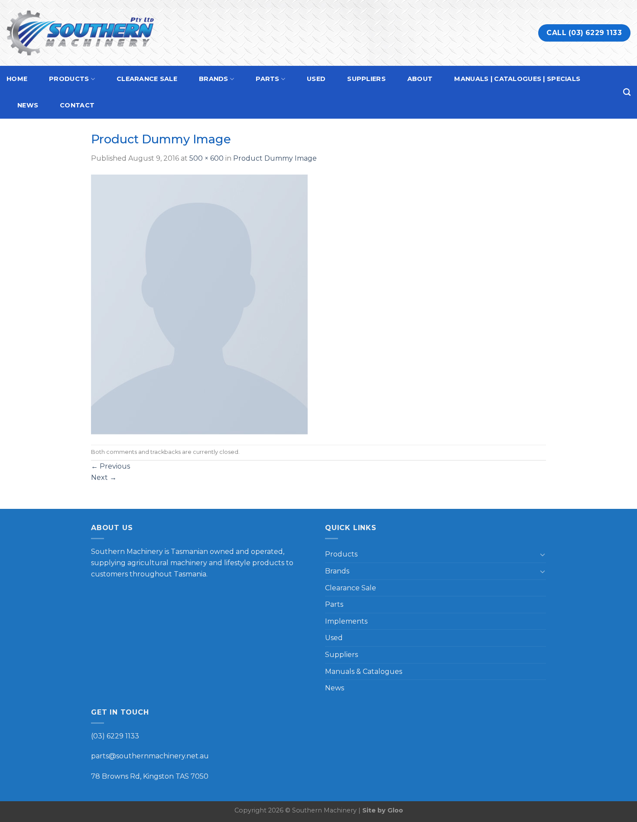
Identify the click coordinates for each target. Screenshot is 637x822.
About (419, 79)
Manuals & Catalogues (363, 671)
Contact (77, 105)
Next (104, 477)
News (27, 105)
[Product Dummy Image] (199, 304)
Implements (346, 621)
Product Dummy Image (275, 158)
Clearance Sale (147, 79)
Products (69, 79)
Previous (110, 466)
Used (316, 79)
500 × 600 (206, 158)
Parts (267, 79)
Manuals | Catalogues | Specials (517, 79)
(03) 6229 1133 (115, 736)
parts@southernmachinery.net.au (150, 756)
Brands (213, 79)
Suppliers (366, 79)
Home (16, 79)
